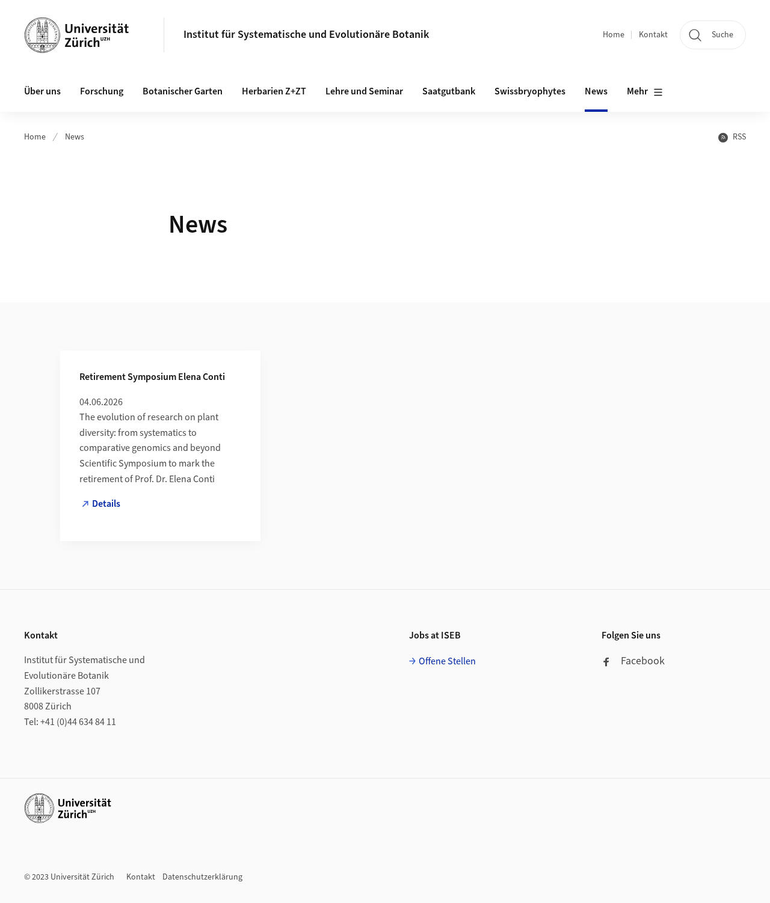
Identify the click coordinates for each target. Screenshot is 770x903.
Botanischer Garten (183, 91)
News (596, 91)
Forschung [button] (101, 91)
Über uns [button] (42, 91)
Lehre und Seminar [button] (364, 91)
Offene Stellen (447, 661)
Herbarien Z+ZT (274, 91)
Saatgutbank (448, 91)
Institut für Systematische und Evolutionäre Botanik (306, 34)
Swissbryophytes (529, 91)
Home (613, 35)
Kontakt (653, 35)
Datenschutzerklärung (202, 877)
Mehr (637, 91)
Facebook (643, 661)
